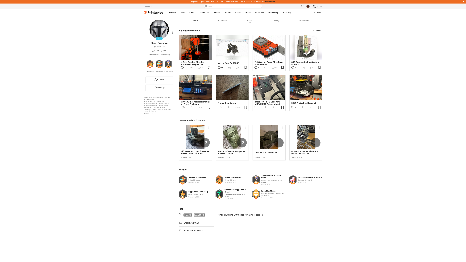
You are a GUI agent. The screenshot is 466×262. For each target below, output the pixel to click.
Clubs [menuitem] (191, 12)
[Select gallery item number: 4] (234, 58)
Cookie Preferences (159, 107)
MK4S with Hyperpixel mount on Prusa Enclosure (195, 103)
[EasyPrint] (302, 6)
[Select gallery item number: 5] (235, 58)
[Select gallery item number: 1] (228, 58)
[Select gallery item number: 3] (232, 58)
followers (154, 54)
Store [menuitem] (183, 12)
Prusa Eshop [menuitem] (273, 12)
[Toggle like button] (182, 67)
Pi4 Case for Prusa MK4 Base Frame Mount (268, 63)
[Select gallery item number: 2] (230, 58)
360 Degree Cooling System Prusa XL (305, 63)
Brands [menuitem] (228, 12)
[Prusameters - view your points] (308, 6)
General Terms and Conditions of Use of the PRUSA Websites (157, 98)
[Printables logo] (153, 12)
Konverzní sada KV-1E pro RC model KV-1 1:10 (232, 152)
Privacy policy (147, 107)
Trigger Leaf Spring (227, 103)
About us (153, 111)
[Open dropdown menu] (172, 31)
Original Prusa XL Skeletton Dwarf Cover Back (304, 152)
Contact (146, 111)
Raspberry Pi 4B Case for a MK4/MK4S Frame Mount (267, 103)
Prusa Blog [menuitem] (287, 12)
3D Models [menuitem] (171, 12)
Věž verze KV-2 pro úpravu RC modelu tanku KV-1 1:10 (195, 152)
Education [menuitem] (259, 12)
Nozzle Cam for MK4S (228, 63)
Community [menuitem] (204, 12)
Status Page (167, 109)
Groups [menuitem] (248, 12)
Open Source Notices (150, 109)
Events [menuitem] (238, 12)
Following (165, 54)
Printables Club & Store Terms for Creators (156, 105)
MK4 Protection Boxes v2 (303, 103)
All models (317, 31)
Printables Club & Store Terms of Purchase (156, 103)
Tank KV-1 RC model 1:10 (266, 152)
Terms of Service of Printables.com (154, 101)
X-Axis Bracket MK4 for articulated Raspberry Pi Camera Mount (192, 63)
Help (159, 109)
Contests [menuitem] (216, 12)
